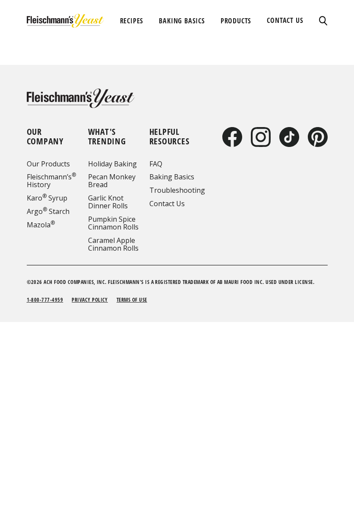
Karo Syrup (47, 198)
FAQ (155, 164)
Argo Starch (48, 211)
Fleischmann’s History (51, 180)
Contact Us (167, 203)
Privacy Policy (90, 299)
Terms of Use (132, 299)
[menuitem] (132, 21)
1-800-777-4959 (45, 299)
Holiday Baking (112, 164)
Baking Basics (171, 177)
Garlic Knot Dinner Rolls (108, 201)
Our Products (48, 164)
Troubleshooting (177, 190)
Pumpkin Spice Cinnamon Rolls (113, 223)
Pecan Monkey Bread (112, 180)
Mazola (41, 225)
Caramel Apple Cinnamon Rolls (113, 244)
